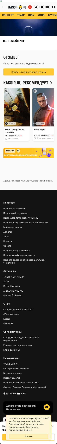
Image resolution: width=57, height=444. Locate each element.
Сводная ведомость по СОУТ (18, 309)
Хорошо (28, 436)
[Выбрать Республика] (47, 7)
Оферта (7, 246)
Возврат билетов (11, 378)
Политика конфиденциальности (19, 255)
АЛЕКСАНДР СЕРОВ (13, 291)
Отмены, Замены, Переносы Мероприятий (24, 387)
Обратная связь (11, 314)
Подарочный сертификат (15, 213)
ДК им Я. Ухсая (11, 139)
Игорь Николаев (11, 286)
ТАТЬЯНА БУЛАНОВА (13, 277)
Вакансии (8, 323)
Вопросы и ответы (12, 373)
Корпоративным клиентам (16, 368)
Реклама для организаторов (17, 345)
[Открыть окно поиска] (36, 7)
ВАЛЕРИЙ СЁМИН (12, 295)
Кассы (6, 319)
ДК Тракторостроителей (44, 138)
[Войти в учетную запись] (53, 7)
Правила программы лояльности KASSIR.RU (25, 222)
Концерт (26, 180)
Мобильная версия (12, 227)
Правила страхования (14, 208)
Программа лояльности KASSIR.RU (20, 218)
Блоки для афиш (11, 350)
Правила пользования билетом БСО (21, 382)
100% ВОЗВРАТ (10, 364)
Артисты (7, 232)
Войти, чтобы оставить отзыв (28, 72)
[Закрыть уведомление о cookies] (48, 417)
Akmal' (6, 281)
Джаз (35, 180)
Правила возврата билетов (16, 250)
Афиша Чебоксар (11, 180)
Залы (6, 236)
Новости (7, 241)
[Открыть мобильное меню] (4, 7)
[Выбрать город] (41, 7)
